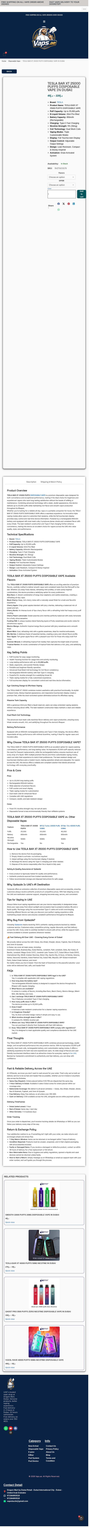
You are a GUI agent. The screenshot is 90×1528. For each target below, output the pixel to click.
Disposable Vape (14, 61)
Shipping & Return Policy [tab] (51, 482)
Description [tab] (31, 482)
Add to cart (81, 194)
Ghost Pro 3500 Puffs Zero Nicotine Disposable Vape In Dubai (38, 1312)
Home (4, 61)
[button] (58, 203)
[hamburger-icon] (84, 9)
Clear (49, 188)
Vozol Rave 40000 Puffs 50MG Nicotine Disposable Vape (34, 1360)
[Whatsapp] (6, 1428)
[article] (11, 1408)
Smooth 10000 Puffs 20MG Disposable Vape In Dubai (32, 1215)
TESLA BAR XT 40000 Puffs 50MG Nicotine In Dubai (30, 1263)
